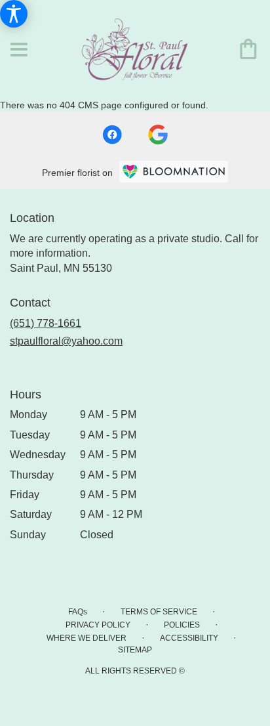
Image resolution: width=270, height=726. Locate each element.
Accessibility (189, 638)
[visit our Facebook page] (112, 134)
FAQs (77, 611)
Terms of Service (159, 611)
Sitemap (135, 649)
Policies (182, 625)
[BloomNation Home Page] (173, 171)
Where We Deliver (86, 638)
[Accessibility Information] (14, 14)
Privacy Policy (98, 625)
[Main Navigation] (19, 50)
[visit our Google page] (158, 134)
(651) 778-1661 (45, 323)
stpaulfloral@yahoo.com (66, 341)
